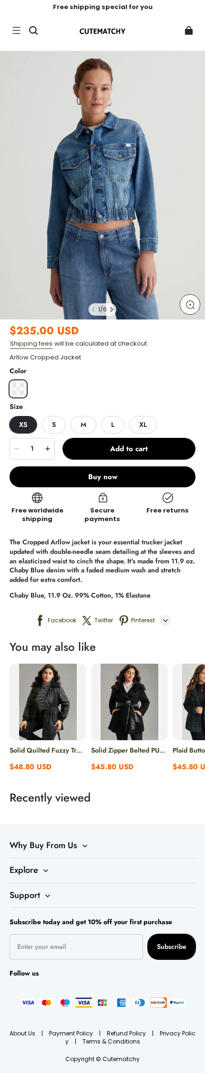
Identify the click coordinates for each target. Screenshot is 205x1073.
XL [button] (143, 424)
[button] (16, 30)
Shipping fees (31, 343)
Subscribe (171, 946)
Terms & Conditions (111, 1041)
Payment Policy (71, 1033)
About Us (23, 1033)
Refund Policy (127, 1033)
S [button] (54, 424)
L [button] (112, 424)
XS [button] (23, 424)
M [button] (83, 424)
